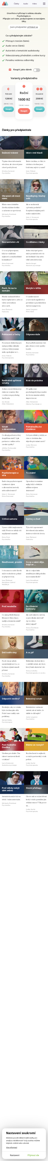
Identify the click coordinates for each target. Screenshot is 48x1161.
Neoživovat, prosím (12, 562)
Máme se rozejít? (35, 744)
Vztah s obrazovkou (9, 428)
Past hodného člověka (9, 746)
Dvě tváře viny (9, 652)
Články (16, 3)
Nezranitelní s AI (10, 242)
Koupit (9, 109)
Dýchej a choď (33, 518)
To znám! (31, 472)
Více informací (11, 1147)
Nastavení (14, 1155)
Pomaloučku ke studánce (34, 428)
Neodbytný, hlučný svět (35, 197)
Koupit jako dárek (22, 69)
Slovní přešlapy (33, 788)
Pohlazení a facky (11, 334)
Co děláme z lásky (35, 242)
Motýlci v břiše (33, 288)
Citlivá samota (9, 518)
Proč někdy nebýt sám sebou (11, 789)
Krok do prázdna (34, 380)
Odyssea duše (33, 334)
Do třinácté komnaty (32, 607)
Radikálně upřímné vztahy (11, 381)
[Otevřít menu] (44, 3)
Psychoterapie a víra (10, 474)
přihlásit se (32, 27)
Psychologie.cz (5, 3)
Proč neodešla (9, 606)
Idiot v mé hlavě (34, 152)
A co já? (30, 652)
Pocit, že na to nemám (9, 289)
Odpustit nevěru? (11, 698)
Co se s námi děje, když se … (35, 563)
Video (34, 3)
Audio (25, 3)
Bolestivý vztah (34, 698)
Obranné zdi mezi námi (11, 197)
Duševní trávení (10, 152)
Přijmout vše (33, 1155)
